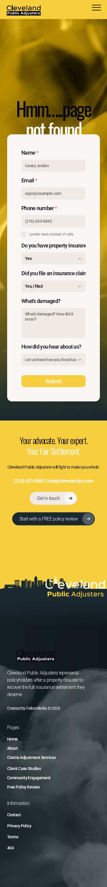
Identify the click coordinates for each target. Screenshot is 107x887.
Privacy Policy (19, 825)
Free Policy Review (23, 787)
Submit (53, 381)
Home (12, 739)
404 (10, 848)
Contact (14, 814)
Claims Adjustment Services (31, 757)
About (12, 748)
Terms (12, 836)
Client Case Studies (24, 768)
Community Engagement (29, 777)
